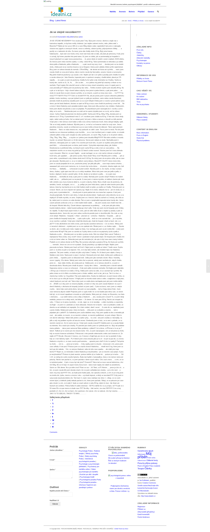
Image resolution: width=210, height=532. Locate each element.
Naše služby (151, 457)
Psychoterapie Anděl (87, 477)
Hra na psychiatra (143, 104)
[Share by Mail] (53, 427)
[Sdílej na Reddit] (53, 423)
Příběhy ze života (143, 78)
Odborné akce (142, 460)
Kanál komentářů (143, 514)
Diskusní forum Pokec (144, 81)
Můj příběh (70, 37)
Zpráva (53, 469)
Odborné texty (152, 460)
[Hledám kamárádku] (2, 266)
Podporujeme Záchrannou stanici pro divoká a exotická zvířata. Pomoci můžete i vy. (119, 488)
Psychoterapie (142, 60)
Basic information (143, 133)
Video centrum (142, 94)
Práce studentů (142, 120)
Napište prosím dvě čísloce (60, 491)
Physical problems (143, 140)
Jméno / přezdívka (56, 450)
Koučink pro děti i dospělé (89, 474)
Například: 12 (54, 500)
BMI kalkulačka (142, 99)
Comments (53, 432)
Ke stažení (140, 96)
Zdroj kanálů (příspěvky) (146, 512)
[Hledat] (158, 11)
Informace (141, 454)
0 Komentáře (61, 37)
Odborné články (142, 117)
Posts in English (142, 135)
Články (139, 53)
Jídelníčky (140, 55)
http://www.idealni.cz (148, 496)
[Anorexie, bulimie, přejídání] (61, 11)
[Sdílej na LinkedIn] (53, 413)
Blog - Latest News (58, 20)
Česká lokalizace (144, 517)
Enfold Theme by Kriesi (121, 528)
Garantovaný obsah (145, 451)
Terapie (141, 469)
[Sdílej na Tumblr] (52, 417)
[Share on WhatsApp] (52, 407)
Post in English (143, 466)
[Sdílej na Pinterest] (52, 410)
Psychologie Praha (85, 451)
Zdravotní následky (143, 58)
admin (81, 37)
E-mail (52, 460)
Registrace (141, 507)
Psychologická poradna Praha (90, 480)
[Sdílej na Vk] (53, 420)
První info (140, 50)
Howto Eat (140, 138)
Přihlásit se (141, 509)
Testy (138, 102)
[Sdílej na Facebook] (52, 400)
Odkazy (139, 66)
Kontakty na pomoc (143, 63)
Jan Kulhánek (144, 480)
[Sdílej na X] (53, 403)
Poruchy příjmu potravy (147, 463)
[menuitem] (112, 11)
